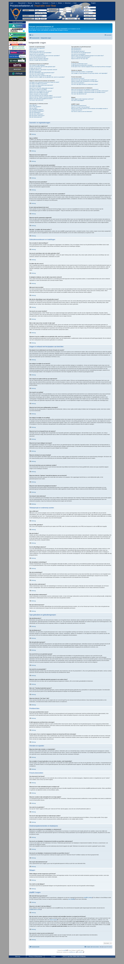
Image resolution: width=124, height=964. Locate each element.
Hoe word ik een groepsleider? (78, 54)
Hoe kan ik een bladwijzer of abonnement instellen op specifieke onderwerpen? (89, 90)
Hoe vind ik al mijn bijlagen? (77, 100)
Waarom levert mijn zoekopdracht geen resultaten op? (84, 79)
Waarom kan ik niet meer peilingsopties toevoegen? (41, 88)
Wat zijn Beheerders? (76, 48)
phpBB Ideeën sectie (34, 909)
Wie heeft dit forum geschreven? (79, 105)
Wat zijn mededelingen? (34, 112)
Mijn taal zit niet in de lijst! (35, 71)
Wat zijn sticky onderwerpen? (36, 114)
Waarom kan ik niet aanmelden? (36, 54)
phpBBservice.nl (72, 952)
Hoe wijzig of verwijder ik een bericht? (38, 83)
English (93, 3)
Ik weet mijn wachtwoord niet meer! (37, 57)
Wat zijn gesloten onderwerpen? (36, 115)
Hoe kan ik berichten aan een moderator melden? (41, 95)
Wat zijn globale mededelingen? (36, 111)
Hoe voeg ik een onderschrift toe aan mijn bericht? (41, 85)
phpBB (64, 950)
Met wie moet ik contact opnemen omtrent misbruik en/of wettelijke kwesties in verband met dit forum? (89, 109)
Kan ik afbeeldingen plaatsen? (36, 109)
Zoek (75, 3)
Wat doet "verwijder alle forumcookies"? (38, 60)
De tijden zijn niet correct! (35, 68)
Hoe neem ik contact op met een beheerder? (81, 111)
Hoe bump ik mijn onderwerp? (36, 100)
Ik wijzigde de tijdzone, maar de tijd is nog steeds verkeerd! (43, 69)
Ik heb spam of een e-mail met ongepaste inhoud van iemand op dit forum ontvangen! (91, 66)
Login (11, 3)
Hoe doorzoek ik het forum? (77, 78)
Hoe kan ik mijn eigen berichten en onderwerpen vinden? (84, 84)
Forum (53, 3)
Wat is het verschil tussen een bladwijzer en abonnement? (85, 89)
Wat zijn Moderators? (76, 49)
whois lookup (53, 919)
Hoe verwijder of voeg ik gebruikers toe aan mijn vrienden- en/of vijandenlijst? (89, 73)
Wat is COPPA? (33, 49)
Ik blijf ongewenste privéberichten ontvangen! (81, 65)
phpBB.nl (81, 952)
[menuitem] (31, 35)
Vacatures (45, 3)
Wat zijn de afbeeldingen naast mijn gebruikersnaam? (41, 72)
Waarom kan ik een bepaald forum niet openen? (40, 91)
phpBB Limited (88, 897)
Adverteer (68, 3)
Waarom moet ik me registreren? (37, 48)
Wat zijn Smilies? (33, 108)
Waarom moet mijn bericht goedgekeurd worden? (41, 98)
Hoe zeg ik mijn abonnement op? (79, 93)
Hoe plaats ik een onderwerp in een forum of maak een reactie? (44, 82)
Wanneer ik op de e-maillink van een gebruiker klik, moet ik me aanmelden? (47, 77)
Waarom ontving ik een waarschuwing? (38, 94)
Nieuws (30, 3)
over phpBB (71, 899)
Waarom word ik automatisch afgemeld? (38, 58)
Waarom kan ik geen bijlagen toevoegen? (39, 92)
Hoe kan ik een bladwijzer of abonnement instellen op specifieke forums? (88, 92)
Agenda (37, 3)
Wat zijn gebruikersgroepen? (78, 51)
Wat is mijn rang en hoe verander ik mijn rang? (40, 75)
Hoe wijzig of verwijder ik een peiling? (38, 89)
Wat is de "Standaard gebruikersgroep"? (80, 57)
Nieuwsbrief (21, 3)
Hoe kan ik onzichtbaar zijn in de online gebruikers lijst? (42, 66)
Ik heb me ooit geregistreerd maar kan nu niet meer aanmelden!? (44, 55)
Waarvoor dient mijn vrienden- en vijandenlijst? (82, 71)
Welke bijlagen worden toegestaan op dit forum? (82, 99)
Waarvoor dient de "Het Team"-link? (79, 58)
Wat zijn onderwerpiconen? (35, 117)
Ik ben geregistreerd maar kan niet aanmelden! (40, 52)
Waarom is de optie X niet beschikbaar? (80, 107)
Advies (60, 3)
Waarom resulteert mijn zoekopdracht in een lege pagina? (84, 81)
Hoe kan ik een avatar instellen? (36, 74)
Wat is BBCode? (33, 105)
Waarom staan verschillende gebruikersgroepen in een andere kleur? (87, 55)
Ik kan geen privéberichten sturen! (79, 63)
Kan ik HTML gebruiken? (35, 106)
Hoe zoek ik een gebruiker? (77, 82)
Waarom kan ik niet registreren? (36, 51)
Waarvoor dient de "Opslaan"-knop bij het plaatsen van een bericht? (45, 97)
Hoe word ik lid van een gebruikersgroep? (81, 52)
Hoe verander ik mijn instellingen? (37, 65)
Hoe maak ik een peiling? (35, 86)
